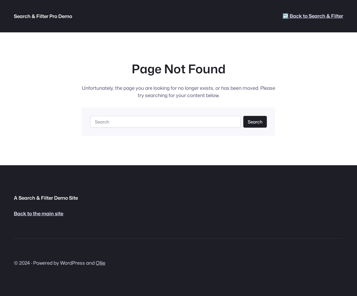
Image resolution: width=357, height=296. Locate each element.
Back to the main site (38, 213)
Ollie (100, 262)
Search (255, 122)
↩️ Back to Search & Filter (313, 16)
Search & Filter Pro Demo (43, 16)
